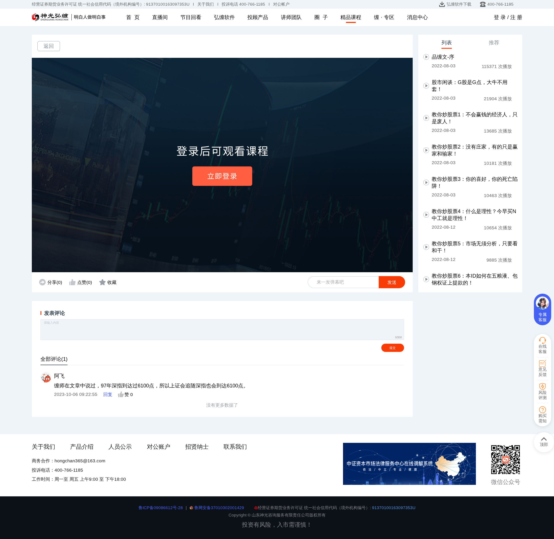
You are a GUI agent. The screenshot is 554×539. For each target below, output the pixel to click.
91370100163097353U (394, 507)
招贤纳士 (197, 447)
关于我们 (43, 447)
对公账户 (158, 447)
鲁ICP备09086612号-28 (160, 507)
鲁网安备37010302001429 (219, 507)
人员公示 (120, 447)
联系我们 (235, 447)
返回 (48, 46)
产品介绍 (81, 447)
